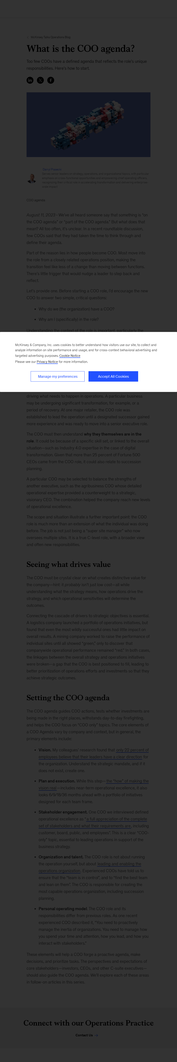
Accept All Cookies (113, 376)
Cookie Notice (69, 355)
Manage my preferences (57, 376)
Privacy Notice (47, 361)
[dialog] (88, 362)
